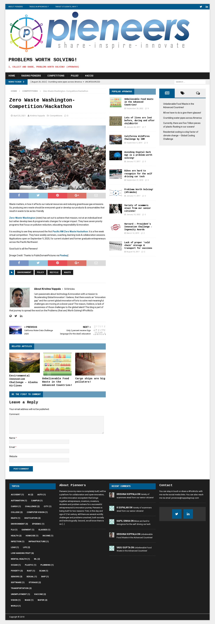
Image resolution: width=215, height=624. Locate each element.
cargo (16, 506)
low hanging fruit (22, 553)
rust (31, 571)
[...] (63, 524)
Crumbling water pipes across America (182, 118)
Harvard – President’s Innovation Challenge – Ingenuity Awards (138, 227)
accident (17, 495)
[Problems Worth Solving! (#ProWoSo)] (115, 193)
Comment (14, 414)
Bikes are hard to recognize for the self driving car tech (138, 173)
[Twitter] (201, 6)
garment (28, 530)
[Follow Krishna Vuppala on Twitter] (14, 316)
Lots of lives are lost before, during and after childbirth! (139, 120)
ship (45, 577)
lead (15, 547)
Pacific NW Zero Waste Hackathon (70, 231)
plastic (30, 565)
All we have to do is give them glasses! (182, 112)
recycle (54, 272)
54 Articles (69, 289)
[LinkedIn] (207, 6)
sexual (31, 577)
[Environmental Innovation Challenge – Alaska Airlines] (24, 363)
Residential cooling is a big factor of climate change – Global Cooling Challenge (180, 135)
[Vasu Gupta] (111, 549)
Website (13, 456)
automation (19, 501)
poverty (17, 571)
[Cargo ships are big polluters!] (90, 364)
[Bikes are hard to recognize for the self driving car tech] (115, 174)
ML (37, 559)
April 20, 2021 (19, 115)
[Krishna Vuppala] (111, 496)
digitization (32, 518)
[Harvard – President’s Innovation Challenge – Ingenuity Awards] (115, 227)
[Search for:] (190, 81)
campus (36, 501)
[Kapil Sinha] (111, 522)
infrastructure (38, 541)
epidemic (38, 524)
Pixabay (64, 255)
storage (35, 582)
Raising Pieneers (31, 75)
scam (43, 571)
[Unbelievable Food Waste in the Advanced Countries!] (57, 364)
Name (12, 438)
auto (41, 495)
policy (40, 272)
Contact (166, 485)
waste (67, 272)
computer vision (37, 512)
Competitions (55, 75)
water (42, 600)
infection (17, 541)
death (15, 518)
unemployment (20, 594)
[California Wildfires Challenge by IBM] (115, 139)
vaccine (40, 594)
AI (30, 495)
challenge (32, 506)
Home (11, 75)
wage (29, 600)
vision (15, 600)
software (17, 582)
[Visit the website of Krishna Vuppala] (10, 316)
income (47, 536)
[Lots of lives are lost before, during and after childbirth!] (115, 121)
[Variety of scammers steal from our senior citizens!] (115, 208)
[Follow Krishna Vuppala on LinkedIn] (20, 316)
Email (12, 447)
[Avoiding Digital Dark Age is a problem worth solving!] (115, 155)
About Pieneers (15, 7)
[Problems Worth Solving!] (99, 52)
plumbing (47, 565)
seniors (16, 577)
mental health (20, 559)
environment (24, 272)
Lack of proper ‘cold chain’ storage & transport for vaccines (138, 245)
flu (14, 530)
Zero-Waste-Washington (22, 218)
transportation (21, 588)
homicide (32, 536)
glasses (44, 530)
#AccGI (89, 75)
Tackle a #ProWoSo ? (39, 7)
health (16, 536)
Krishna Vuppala (37, 115)
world (16, 606)
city (47, 506)
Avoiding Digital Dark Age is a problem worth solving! (138, 155)
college (17, 512)
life (26, 547)
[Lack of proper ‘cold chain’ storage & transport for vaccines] (115, 246)
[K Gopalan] (111, 509)
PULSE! (75, 75)
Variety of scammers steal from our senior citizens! (137, 208)
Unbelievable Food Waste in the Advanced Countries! (57, 382)
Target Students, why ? (66, 7)
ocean (16, 565)
